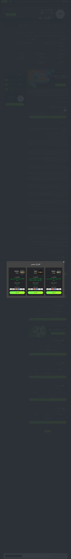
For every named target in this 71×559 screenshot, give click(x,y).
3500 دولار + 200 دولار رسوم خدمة (17, 279)
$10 (17, 284)
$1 (53, 284)
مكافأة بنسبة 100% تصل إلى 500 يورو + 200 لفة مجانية (35, 279)
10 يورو (35, 284)
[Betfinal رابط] (22, 272)
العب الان (53, 292)
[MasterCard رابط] (52, 289)
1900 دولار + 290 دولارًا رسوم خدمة (54, 279)
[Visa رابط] (55, 289)
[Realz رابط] (40, 272)
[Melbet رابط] (58, 272)
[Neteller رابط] (29, 289)
